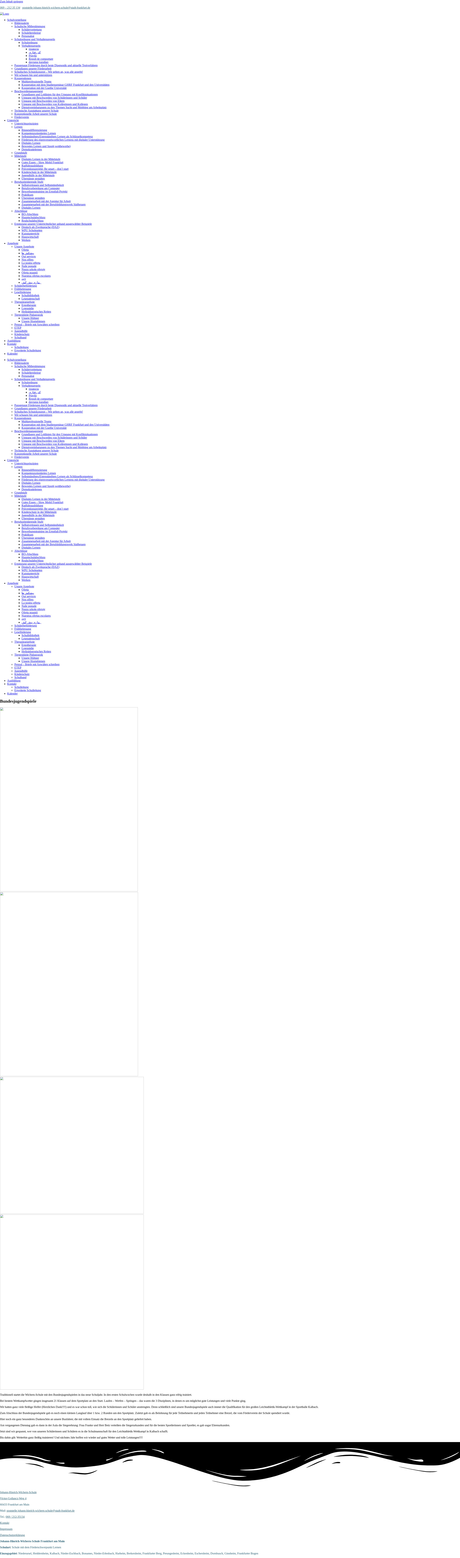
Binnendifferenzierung (34, 130)
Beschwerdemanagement (28, 91)
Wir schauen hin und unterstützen (33, 75)
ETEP (17, 327)
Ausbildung (13, 340)
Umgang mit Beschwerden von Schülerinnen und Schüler (54, 97)
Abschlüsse (20, 210)
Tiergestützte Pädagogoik (28, 314)
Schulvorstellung (16, 19)
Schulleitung (21, 347)
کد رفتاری (35, 52)
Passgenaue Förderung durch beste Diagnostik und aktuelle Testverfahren (56, 65)
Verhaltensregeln (31, 45)
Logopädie (28, 308)
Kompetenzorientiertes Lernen (39, 133)
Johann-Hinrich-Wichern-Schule (18, 1492)
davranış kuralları (38, 62)
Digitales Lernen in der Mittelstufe (41, 159)
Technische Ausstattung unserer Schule (36, 110)
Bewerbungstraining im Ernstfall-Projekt (44, 191)
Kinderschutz (21, 334)
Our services (29, 256)
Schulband (20, 337)
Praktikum (27, 194)
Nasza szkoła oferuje (33, 269)
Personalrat (28, 36)
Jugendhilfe (20, 331)
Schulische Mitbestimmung (29, 26)
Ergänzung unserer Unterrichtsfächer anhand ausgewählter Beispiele (53, 223)
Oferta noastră (30, 272)
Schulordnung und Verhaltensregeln (34, 39)
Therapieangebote (24, 301)
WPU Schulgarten (32, 230)
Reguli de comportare (41, 58)
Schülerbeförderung (25, 285)
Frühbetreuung (22, 288)
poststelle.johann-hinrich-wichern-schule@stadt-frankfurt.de (56, 7)
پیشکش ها (28, 253)
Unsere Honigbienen (33, 321)
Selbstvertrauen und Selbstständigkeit (43, 185)
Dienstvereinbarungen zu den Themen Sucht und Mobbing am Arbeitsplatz (64, 107)
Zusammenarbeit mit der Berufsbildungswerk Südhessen (54, 204)
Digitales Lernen (31, 143)
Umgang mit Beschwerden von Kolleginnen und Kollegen (55, 104)
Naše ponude (29, 266)
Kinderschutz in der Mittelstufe (39, 172)
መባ (24, 279)
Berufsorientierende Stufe (28, 181)
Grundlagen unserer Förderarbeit (32, 68)
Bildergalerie (21, 23)
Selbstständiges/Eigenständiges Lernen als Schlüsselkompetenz (57, 136)
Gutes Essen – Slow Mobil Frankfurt (42, 162)
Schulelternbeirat (31, 32)
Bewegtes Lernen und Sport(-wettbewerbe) (46, 146)
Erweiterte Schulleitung (27, 350)
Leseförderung (22, 292)
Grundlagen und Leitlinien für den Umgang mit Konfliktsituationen (60, 94)
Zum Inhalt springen (11, 1)
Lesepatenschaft (31, 298)
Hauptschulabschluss (33, 217)
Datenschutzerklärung (12, 1535)
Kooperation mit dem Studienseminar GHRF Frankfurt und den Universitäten (65, 84)
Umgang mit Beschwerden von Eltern (43, 100)
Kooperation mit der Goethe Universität (44, 88)
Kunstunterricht (30, 233)
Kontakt (11, 343)
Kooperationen (22, 78)
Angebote (12, 243)
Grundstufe (20, 152)
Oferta (25, 249)
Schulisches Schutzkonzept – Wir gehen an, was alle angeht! (48, 71)
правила (34, 49)
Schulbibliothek (30, 295)
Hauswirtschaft (30, 236)
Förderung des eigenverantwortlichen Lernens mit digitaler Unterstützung (63, 139)
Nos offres (27, 259)
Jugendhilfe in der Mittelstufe (38, 175)
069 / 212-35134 (15, 1516)
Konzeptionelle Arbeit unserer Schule (35, 113)
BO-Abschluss (30, 214)
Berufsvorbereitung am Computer (41, 188)
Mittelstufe (20, 155)
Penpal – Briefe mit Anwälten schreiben (36, 324)
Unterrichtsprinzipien (26, 123)
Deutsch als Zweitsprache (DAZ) (40, 227)
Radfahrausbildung (32, 165)
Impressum (6, 1528)
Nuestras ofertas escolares (36, 275)
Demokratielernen (32, 149)
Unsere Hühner (30, 318)
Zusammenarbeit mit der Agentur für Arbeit (46, 201)
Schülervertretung (32, 29)
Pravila (33, 55)
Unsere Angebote (24, 246)
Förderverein (21, 117)
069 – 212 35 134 (10, 7)
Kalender (12, 353)
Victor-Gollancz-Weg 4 (13, 1498)
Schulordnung (30, 42)
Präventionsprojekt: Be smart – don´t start (45, 168)
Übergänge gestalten (33, 178)
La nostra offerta (31, 262)
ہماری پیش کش (31, 282)
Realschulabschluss (32, 220)
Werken (26, 240)
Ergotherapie (29, 305)
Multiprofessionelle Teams (36, 81)
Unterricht (13, 120)
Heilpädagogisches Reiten (36, 311)
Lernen (18, 126)
